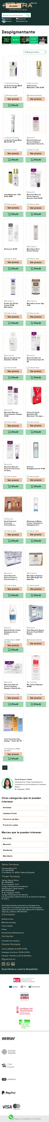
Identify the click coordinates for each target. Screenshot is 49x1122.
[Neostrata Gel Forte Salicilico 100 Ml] (13, 341)
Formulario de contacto (11, 941)
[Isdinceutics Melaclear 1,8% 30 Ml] (36, 69)
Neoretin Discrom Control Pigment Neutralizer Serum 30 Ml (35, 142)
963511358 (10, 3)
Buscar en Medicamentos (22, 20)
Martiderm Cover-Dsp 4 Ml (35, 304)
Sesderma (7, 850)
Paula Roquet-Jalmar (23, 779)
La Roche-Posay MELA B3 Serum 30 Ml (13, 86)
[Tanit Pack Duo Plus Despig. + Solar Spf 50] (13, 722)
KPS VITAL (7, 838)
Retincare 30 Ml (10, 249)
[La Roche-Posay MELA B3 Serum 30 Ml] (13, 69)
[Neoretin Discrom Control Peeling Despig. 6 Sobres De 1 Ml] (13, 668)
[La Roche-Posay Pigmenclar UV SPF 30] (13, 123)
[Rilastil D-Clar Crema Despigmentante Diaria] (13, 613)
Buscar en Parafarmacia (7, 20)
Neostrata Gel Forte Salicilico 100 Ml (12, 359)
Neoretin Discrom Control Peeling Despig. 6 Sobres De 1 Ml (12, 686)
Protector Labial (10, 825)
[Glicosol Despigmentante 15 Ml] (36, 450)
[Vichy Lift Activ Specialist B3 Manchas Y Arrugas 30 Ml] (36, 396)
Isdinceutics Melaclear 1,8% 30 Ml (35, 86)
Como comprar (7, 926)
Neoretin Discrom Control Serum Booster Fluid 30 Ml (34, 196)
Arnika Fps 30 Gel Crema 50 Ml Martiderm (11, 305)
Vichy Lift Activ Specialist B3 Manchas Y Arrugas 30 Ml (36, 414)
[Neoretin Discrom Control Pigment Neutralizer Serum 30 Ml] (36, 123)
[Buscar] (28, 15)
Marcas (34, 3)
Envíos (4, 929)
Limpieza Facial (10, 813)
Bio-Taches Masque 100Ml (35, 685)
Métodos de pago (9, 922)
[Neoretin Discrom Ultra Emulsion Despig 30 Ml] (13, 396)
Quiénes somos (7, 919)
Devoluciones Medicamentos (13, 933)
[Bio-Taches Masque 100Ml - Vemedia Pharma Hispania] (36, 668)
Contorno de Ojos (11, 819)
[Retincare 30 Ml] (13, 232)
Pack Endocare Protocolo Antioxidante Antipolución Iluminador (10, 523)
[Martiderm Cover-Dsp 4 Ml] (36, 287)
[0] (3, 21)
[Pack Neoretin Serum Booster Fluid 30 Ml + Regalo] (36, 613)
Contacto (20, 3)
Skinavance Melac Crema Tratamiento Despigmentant (35, 523)
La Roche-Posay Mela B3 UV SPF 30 (13, 141)
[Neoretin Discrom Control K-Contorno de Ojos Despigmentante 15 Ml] (13, 450)
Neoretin (7, 844)
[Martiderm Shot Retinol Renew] (36, 232)
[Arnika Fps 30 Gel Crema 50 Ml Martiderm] (13, 287)
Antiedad (7, 807)
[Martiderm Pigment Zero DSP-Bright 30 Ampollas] (36, 559)
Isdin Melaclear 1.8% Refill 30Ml (12, 195)
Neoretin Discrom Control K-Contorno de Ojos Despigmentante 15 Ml (13, 468)
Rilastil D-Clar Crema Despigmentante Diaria (12, 632)
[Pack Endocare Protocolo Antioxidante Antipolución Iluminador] (13, 504)
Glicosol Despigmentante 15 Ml (36, 468)
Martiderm (8, 856)
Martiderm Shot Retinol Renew (33, 250)
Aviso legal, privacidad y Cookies (24, 1118)
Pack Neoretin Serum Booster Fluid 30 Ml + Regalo (35, 632)
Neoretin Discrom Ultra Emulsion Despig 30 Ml (13, 414)
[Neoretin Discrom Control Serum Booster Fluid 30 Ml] (36, 178)
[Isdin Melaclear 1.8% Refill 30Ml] (13, 178)
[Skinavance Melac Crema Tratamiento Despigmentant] (36, 504)
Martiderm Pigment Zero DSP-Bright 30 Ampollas (35, 577)
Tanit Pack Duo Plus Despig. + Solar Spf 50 (13, 740)
